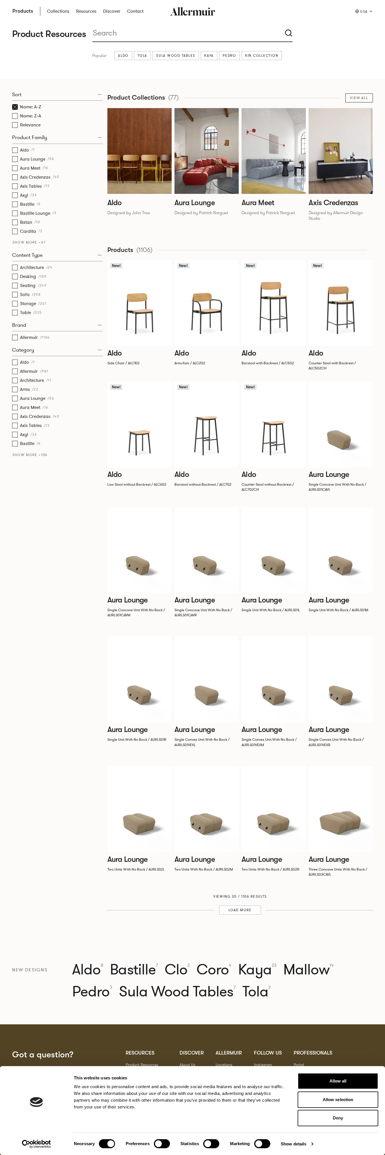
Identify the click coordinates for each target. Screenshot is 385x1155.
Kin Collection (261, 55)
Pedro (229, 55)
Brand (19, 325)
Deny (338, 1117)
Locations (224, 1065)
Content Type (27, 255)
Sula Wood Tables (175, 55)
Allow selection (338, 1099)
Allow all (338, 1081)
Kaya (209, 55)
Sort (16, 94)
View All (359, 98)
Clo (177, 969)
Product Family (29, 137)
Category (23, 350)
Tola (142, 55)
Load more (240, 910)
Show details (293, 1143)
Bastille (134, 969)
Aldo (123, 55)
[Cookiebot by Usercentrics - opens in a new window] (36, 1144)
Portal (299, 1065)
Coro (213, 969)
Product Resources (142, 1065)
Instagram (263, 1065)
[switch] (162, 1143)
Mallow (308, 969)
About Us (187, 1065)
